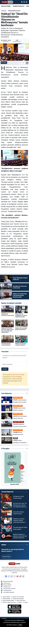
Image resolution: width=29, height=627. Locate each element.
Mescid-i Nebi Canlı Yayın (9, 602)
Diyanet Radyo (6, 598)
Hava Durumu (6, 583)
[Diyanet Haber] (7, 2)
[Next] (6, 576)
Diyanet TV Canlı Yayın (18, 596)
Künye (26, 602)
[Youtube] (17, 576)
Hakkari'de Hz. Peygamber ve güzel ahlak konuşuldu (21, 315)
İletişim (20, 602)
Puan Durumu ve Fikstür (9, 588)
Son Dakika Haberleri (8, 592)
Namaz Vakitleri (7, 585)
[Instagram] (14, 576)
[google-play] (14, 611)
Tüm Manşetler (7, 590)
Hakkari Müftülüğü (14, 10)
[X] (11, 576)
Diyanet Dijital (6, 596)
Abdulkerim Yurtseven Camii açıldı (19, 425)
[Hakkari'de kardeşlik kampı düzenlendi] (21, 323)
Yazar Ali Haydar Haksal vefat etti (20, 417)
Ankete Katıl (6, 556)
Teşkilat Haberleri (18, 6)
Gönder (4, 369)
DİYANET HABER (18, 397)
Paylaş (4, 62)
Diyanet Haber (6, 6)
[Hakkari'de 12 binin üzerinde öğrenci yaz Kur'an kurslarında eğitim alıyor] (7, 323)
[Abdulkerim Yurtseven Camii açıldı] (7, 309)
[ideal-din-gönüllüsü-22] (14, 158)
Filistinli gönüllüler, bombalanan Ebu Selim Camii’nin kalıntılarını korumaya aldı (20, 442)
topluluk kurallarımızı (16, 374)
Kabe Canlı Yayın (21, 600)
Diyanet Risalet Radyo (8, 600)
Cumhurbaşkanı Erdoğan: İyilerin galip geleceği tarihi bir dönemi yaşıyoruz (20, 401)
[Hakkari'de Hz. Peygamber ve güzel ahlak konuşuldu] (21, 309)
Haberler (3, 10)
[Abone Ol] (27, 63)
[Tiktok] (20, 576)
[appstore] (14, 607)
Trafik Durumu (6, 586)
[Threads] (23, 576)
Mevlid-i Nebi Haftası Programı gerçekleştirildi (19, 409)
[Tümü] (27, 393)
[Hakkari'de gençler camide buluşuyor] (21, 338)
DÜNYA (15, 438)
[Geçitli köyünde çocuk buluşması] (7, 338)
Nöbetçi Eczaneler (8, 581)
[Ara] (24, 2)
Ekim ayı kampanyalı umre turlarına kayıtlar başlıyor (20, 434)
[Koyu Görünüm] (22, 2)
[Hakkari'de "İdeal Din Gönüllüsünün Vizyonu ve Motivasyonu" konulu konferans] (14, 52)
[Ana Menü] (26, 2)
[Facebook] (8, 576)
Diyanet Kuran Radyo (18, 598)
